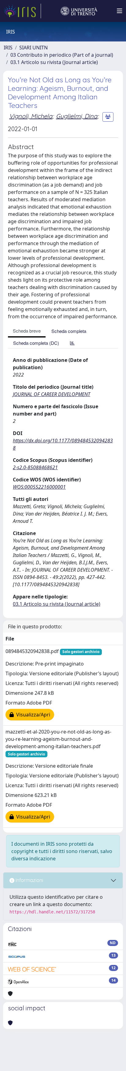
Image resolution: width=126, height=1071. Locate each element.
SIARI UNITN (33, 47)
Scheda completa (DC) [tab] (36, 343)
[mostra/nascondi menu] (119, 11)
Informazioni (28, 880)
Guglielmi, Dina (76, 116)
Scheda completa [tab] (68, 331)
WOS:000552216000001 (39, 487)
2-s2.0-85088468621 (35, 467)
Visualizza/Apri (32, 714)
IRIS (8, 47)
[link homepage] (22, 11)
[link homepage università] (79, 11)
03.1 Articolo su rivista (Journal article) (54, 62)
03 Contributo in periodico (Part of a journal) (61, 55)
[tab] (72, 343)
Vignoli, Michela (30, 116)
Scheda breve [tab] (27, 330)
